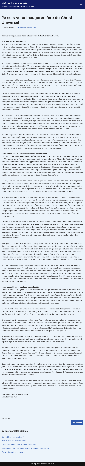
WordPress (50, 464)
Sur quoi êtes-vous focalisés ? (13, 437)
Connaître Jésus (21, 27)
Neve (33, 464)
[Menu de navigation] (81, 4)
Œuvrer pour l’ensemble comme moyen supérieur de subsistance (25, 448)
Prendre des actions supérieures (13, 452)
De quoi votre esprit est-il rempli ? (14, 441)
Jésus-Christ (32, 27)
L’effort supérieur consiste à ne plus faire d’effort (19, 444)
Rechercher (6, 418)
